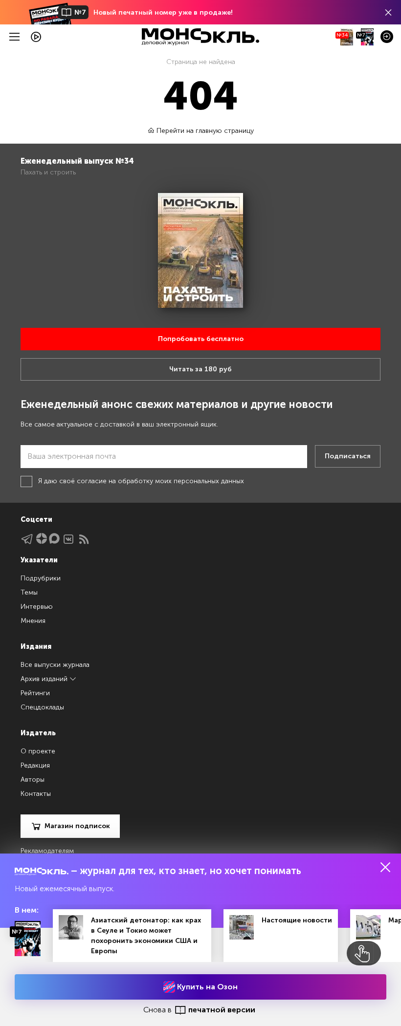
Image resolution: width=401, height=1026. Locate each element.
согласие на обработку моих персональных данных (160, 481)
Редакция (35, 765)
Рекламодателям (47, 851)
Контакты (36, 794)
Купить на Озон (206, 986)
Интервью (37, 606)
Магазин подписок (77, 826)
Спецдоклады (42, 707)
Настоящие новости (297, 920)
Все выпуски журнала (55, 665)
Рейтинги (35, 693)
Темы (29, 592)
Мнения (33, 621)
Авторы (33, 779)
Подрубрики (41, 578)
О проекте (38, 751)
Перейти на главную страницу (204, 131)
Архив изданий (45, 679)
